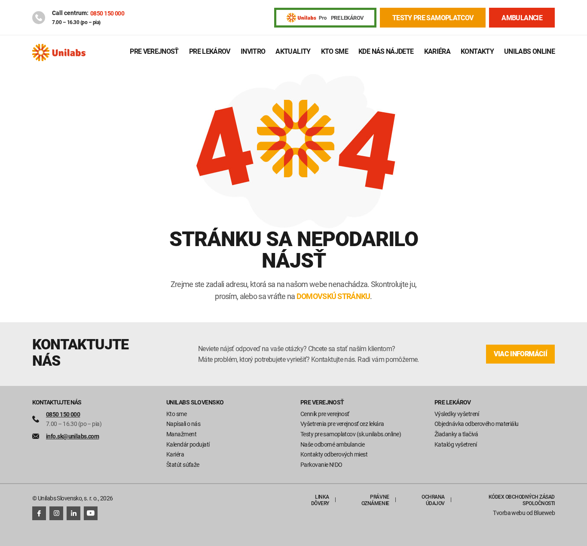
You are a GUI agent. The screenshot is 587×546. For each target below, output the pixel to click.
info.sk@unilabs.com (72, 436)
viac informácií (520, 354)
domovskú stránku (333, 296)
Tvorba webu (509, 513)
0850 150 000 (107, 13)
